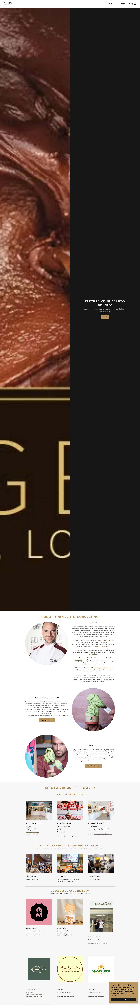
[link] (8, 3)
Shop (105, 316)
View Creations (46, 720)
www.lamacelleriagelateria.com (103, 834)
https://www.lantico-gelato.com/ (35, 994)
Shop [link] (117, 4)
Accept (123, 999)
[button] (135, 3)
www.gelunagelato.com (63, 933)
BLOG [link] (123, 4)
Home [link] (110, 4)
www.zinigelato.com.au (32, 832)
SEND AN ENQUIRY (93, 765)
